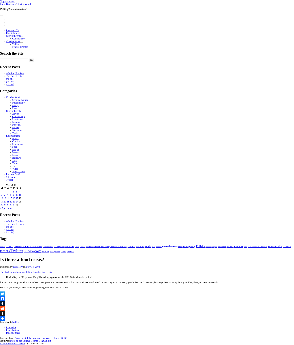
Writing (15, 44)
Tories (271, 246)
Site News (17, 130)
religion (214, 247)
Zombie (63, 251)
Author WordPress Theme (12, 343)
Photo (180, 247)
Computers (17, 144)
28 (8, 205)
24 (17, 201)
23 (14, 201)
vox (38, 251)
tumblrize (287, 246)
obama (159, 247)
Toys (14, 160)
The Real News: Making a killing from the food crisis (26, 272)
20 (5, 201)
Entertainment (13, 33)
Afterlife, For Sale (15, 73)
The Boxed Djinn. (15, 76)
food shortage (12, 330)
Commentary (18, 38)
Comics (16, 141)
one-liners (170, 246)
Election (82, 247)
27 (5, 205)
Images (15, 149)
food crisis (11, 327)
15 (11, 198)
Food (14, 146)
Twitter (9, 179)
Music (15, 155)
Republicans (222, 247)
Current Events (13, 36)
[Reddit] (147, 308)
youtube (57, 251)
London (16, 122)
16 (14, 198)
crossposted (69, 246)
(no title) (10, 79)
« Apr (3, 208)
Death (77, 247)
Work (15, 133)
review (230, 246)
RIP (245, 246)
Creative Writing (20, 100)
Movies (15, 152)
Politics (15, 127)
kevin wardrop (120, 246)
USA (26, 251)
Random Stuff (13, 174)
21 (8, 201)
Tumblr (15, 163)
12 (1, 198)
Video (15, 168)
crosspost (59, 246)
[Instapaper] (147, 313)
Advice (15, 113)
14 (8, 198)
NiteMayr (18, 266)
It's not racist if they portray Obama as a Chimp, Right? (40, 338)
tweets (5, 251)
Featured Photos (20, 47)
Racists (208, 247)
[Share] (147, 318)
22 (11, 201)
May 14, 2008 (33, 266)
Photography (18, 102)
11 (20, 195)
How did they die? (107, 247)
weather (45, 251)
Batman (2, 247)
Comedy (17, 246)
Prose (15, 108)
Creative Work (13, 41)
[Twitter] (147, 293)
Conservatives (36, 247)
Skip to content (7, 1)
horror (97, 247)
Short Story (252, 247)
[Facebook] (147, 298)
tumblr (278, 246)
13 (5, 198)
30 (14, 205)
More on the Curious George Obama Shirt (30, 340)
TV (14, 166)
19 (1, 201)
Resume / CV (12, 30)
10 (17, 195)
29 (11, 205)
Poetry (15, 105)
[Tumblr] (147, 303)
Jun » (10, 208)
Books (15, 138)
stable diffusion (261, 247)
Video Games (18, 171)
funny (92, 247)
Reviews (16, 157)
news (153, 247)
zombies (70, 251)
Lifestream (17, 119)
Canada (9, 246)
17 (17, 198)
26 (1, 205)
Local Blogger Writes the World (15, 4)
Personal (16, 124)
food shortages (13, 333)
